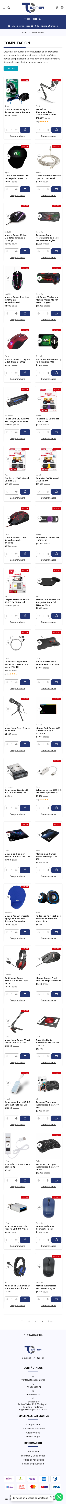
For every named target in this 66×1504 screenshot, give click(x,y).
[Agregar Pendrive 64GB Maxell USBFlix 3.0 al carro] (56, 492)
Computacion (33, 1424)
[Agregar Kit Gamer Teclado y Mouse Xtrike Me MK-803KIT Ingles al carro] (56, 313)
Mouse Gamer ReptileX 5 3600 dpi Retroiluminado (17, 300)
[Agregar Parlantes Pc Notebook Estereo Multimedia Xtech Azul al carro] (56, 932)
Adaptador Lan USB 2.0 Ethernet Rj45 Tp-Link (17, 1103)
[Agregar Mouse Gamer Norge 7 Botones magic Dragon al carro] (25, 130)
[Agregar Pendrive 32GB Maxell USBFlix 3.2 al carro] (56, 554)
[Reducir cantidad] (7, 130)
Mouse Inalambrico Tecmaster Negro (46, 1287)
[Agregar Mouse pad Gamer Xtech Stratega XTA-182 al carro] (56, 870)
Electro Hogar (33, 1436)
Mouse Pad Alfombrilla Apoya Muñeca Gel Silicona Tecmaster (17, 919)
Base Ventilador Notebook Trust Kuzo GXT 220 (48, 1043)
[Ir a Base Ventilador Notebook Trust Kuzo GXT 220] (48, 1021)
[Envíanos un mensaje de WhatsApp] (59, 1497)
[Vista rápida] (8, 90)
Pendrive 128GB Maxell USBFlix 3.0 (17, 479)
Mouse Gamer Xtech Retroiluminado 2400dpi (15, 540)
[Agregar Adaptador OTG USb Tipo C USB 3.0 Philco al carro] (25, 1240)
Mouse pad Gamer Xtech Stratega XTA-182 (47, 857)
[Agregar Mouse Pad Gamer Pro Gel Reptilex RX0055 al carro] (25, 189)
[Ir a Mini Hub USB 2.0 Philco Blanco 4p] (17, 1146)
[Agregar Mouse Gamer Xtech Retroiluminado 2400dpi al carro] (25, 554)
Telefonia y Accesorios (33, 1428)
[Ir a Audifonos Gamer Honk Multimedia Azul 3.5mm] (17, 1267)
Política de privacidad (33, 1463)
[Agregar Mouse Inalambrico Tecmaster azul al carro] (56, 1240)
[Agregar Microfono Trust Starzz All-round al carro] (25, 744)
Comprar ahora (17, 136)
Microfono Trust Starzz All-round (17, 729)
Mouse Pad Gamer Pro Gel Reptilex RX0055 (17, 177)
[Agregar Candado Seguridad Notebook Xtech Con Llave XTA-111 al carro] (25, 682)
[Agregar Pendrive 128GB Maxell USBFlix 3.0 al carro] (25, 492)
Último (50, 1321)
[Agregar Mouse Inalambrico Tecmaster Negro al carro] (56, 1299)
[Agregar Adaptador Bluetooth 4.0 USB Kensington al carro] (25, 808)
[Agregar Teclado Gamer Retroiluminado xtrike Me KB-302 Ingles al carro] (56, 251)
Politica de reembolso (33, 1460)
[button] (11, 68)
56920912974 (33, 1394)
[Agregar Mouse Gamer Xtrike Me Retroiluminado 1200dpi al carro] (25, 251)
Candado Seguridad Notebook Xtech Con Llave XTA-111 (16, 664)
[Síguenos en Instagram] (34, 1358)
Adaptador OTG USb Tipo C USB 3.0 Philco (16, 1227)
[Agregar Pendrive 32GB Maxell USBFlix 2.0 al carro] (56, 432)
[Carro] (62, 7)
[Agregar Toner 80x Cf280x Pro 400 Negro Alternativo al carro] (25, 432)
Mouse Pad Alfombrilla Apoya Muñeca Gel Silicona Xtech (48, 602)
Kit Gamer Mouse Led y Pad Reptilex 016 (48, 360)
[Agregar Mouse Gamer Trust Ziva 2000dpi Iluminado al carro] (56, 994)
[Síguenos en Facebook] (38, 1358)
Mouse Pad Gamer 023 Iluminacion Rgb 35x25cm (48, 731)
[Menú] (4, 7)
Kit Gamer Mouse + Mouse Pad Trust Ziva (47, 663)
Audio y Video (33, 1432)
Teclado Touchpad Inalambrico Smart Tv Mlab (47, 1105)
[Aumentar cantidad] (16, 130)
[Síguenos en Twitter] (42, 1358)
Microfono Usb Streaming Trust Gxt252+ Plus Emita (46, 112)
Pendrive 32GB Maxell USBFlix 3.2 (47, 539)
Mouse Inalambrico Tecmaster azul (46, 1227)
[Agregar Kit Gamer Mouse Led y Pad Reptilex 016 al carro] (56, 373)
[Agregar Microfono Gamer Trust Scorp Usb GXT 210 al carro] (25, 1056)
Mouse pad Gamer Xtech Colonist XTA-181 (17, 855)
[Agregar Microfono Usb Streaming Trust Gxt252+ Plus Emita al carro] (56, 130)
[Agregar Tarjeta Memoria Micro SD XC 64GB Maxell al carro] (25, 616)
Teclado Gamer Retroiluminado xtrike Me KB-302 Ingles (48, 238)
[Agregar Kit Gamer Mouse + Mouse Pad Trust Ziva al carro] (56, 682)
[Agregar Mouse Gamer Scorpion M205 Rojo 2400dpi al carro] (25, 373)
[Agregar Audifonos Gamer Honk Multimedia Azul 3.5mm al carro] (25, 1299)
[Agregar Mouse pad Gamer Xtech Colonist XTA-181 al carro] (25, 870)
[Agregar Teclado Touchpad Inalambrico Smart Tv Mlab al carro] (56, 1118)
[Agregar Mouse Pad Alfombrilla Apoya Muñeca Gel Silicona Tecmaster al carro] (25, 932)
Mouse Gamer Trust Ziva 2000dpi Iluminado (48, 979)
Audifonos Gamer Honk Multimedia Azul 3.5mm (17, 1287)
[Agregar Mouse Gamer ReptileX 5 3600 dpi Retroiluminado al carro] (25, 313)
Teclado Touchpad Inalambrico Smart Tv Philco (47, 1167)
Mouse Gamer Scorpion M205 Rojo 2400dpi (17, 360)
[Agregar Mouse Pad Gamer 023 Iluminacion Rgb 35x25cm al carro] (56, 744)
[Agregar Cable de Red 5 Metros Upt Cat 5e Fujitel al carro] (56, 189)
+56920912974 (33, 1387)
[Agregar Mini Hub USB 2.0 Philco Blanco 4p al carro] (25, 1180)
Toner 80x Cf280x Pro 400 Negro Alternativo (17, 420)
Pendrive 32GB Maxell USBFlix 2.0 (47, 420)
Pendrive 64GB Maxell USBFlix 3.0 (47, 479)
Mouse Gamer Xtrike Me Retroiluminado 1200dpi (16, 238)
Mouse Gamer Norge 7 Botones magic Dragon (17, 110)
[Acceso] (57, 7)
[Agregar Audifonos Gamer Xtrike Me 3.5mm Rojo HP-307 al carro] (25, 994)
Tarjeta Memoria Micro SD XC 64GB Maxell (17, 601)
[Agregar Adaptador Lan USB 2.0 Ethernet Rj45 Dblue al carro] (56, 808)
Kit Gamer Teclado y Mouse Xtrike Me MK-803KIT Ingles (47, 300)
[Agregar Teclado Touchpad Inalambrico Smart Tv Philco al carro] (56, 1180)
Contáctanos (33, 1451)
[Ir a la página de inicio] (33, 7)
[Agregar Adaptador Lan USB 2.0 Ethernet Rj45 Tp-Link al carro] (25, 1118)
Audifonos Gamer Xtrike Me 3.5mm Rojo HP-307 (16, 981)
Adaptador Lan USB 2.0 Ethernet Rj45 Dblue (48, 791)
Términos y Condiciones (33, 1455)
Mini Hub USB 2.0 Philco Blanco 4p (17, 1165)
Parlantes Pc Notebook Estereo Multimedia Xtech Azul (48, 919)
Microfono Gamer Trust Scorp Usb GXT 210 (17, 1041)
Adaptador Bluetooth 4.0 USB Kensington (16, 791)
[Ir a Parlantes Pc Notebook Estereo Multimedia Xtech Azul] (48, 897)
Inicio (24, 33)
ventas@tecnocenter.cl (33, 1380)
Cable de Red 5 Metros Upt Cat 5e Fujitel (48, 177)
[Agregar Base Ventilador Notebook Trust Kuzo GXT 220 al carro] (56, 1056)
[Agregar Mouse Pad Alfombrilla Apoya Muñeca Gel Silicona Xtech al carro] (56, 616)
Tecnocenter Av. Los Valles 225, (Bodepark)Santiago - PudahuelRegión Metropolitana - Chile (33, 1405)
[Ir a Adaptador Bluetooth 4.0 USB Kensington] (17, 772)
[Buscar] (9, 7)
